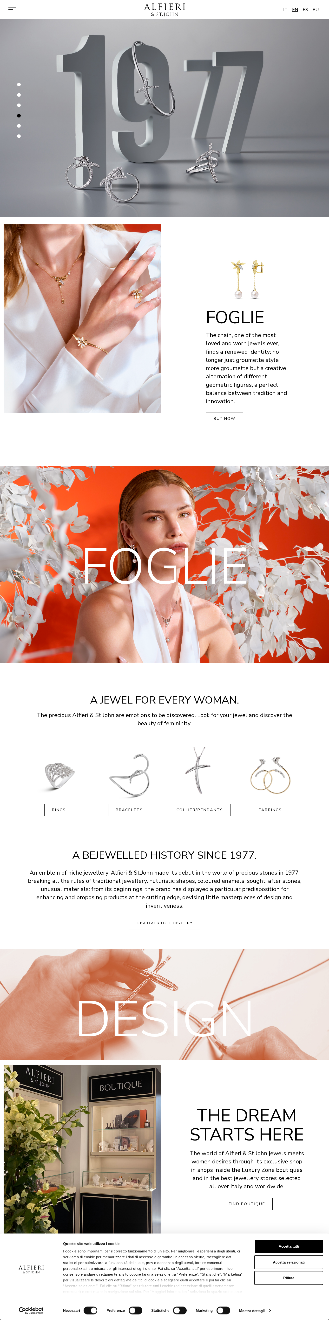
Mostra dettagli (252, 1310)
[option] (164, 118)
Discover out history (165, 923)
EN (295, 10)
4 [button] (19, 117)
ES (305, 10)
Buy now (224, 418)
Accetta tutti (289, 1246)
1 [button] (19, 86)
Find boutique (247, 1204)
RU (316, 10)
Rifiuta (288, 1278)
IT (285, 10)
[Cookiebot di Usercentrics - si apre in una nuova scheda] (31, 1310)
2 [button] (19, 97)
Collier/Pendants (200, 810)
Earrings (270, 810)
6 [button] (19, 138)
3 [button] (19, 107)
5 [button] (19, 127)
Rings (59, 810)
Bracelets (129, 810)
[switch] (135, 1310)
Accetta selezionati (289, 1262)
